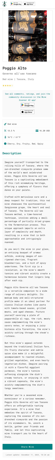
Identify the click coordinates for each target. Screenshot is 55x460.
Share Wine (27, 446)
